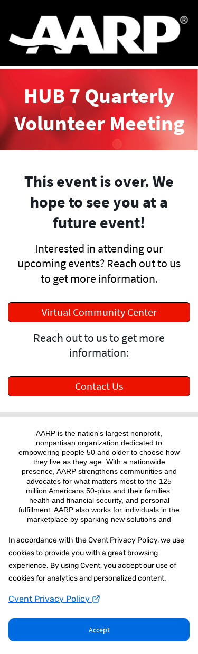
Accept (99, 629)
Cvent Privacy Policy (50, 599)
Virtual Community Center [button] (99, 312)
